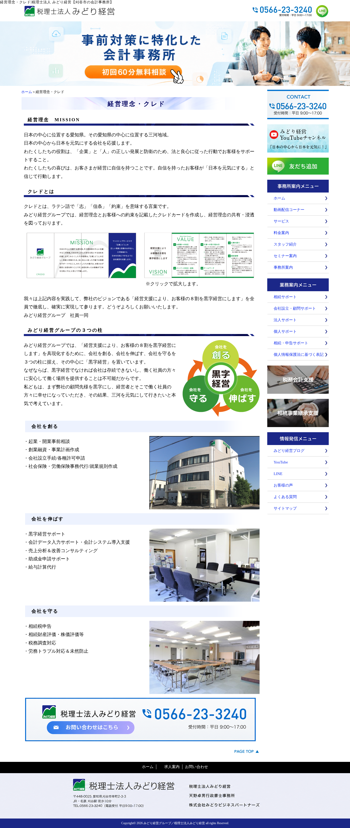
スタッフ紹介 (285, 244)
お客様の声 (283, 485)
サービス (281, 221)
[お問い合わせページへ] (175, 83)
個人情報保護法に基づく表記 (299, 354)
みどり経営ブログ (289, 451)
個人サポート (285, 331)
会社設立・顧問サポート (295, 308)
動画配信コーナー (289, 210)
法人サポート (285, 320)
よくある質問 (285, 497)
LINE (278, 474)
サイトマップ (285, 508)
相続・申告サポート (291, 343)
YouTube (281, 462)
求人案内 (172, 767)
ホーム (26, 92)
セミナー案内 (285, 256)
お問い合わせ (196, 767)
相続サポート (285, 297)
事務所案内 (283, 267)
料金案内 (281, 233)
